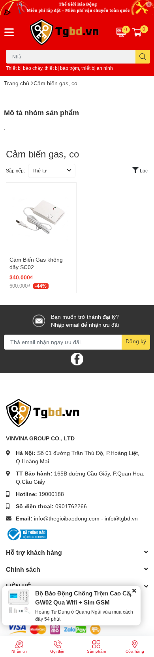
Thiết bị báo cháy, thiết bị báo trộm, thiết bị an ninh (59, 68)
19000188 (51, 493)
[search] (142, 57)
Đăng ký (136, 341)
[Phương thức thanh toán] (54, 628)
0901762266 (71, 506)
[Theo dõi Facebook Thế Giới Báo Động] (77, 358)
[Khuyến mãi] (77, 7)
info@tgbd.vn (121, 518)
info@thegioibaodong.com (67, 518)
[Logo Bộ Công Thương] (26, 533)
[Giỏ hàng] (137, 32)
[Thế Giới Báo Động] (64, 32)
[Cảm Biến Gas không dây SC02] (41, 217)
